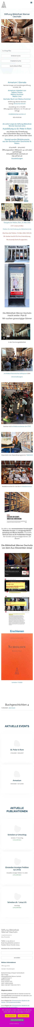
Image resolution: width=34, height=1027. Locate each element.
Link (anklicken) (17, 840)
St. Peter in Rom (17, 750)
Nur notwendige (23, 1016)
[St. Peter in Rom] (17, 744)
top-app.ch (21, 1023)
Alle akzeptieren (10, 1016)
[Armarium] (17, 774)
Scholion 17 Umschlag (17, 835)
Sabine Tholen (17, 92)
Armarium (17, 780)
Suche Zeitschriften (16, 66)
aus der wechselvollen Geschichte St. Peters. (17, 142)
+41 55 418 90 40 (10, 941)
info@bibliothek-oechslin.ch (17, 114)
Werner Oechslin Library (13, 945)
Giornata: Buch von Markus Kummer (17, 99)
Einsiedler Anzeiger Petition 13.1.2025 (17, 868)
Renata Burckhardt (19, 104)
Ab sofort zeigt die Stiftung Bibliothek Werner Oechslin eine (17, 125)
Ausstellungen (17, 158)
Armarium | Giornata (17, 82)
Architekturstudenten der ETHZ (21, 426)
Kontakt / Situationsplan (8, 968)
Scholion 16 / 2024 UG (17, 902)
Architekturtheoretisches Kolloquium (15, 373)
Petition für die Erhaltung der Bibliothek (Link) (17, 229)
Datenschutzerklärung (17, 1020)
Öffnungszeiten (5, 965)
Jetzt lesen (12, 708)
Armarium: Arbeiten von (17, 91)
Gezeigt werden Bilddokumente (17, 139)
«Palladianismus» (26, 486)
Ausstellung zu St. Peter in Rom (17, 128)
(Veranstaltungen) (17, 377)
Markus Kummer (17, 94)
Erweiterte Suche (15, 61)
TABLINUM (29, 455)
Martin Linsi (17, 96)
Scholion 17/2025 (17, 682)
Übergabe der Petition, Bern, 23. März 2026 (17, 222)
